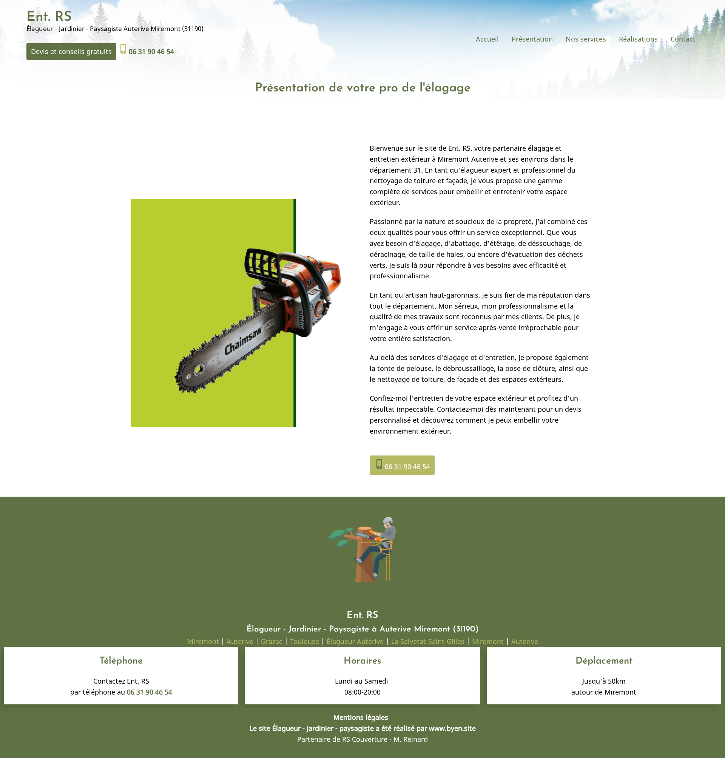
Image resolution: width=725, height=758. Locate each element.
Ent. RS (49, 17)
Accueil (487, 38)
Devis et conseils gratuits (71, 51)
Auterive (240, 641)
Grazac (271, 641)
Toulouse (304, 641)
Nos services (586, 38)
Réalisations (638, 38)
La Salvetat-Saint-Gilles (427, 641)
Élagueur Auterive (355, 641)
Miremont (204, 641)
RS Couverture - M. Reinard (385, 739)
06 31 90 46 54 (402, 465)
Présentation (532, 38)
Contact (683, 38)
